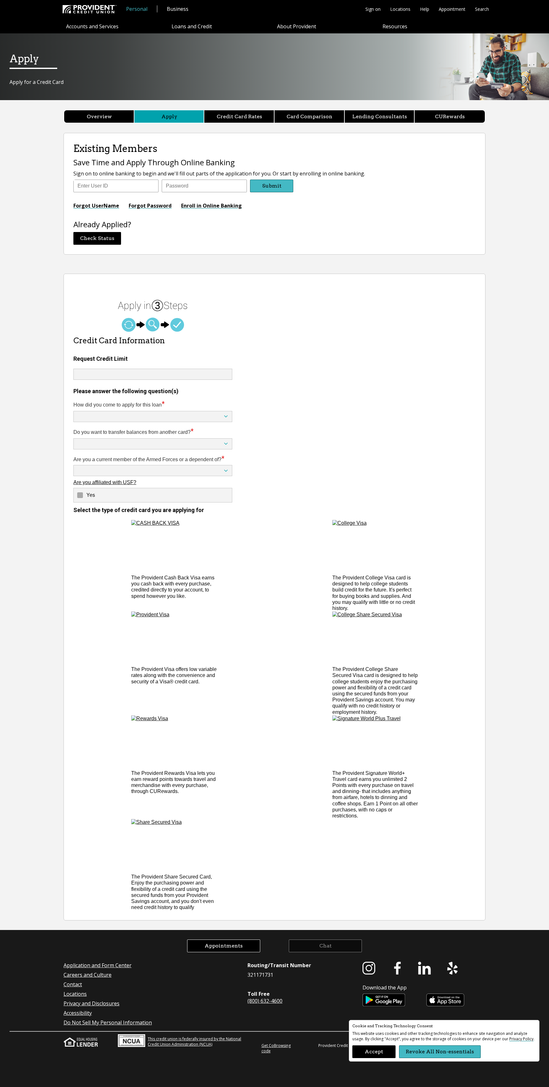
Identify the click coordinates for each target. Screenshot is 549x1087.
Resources (395, 26)
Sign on (373, 9)
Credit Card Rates (239, 116)
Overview (99, 116)
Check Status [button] (97, 238)
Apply (169, 116)
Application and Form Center (98, 965)
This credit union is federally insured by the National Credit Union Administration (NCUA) (194, 1041)
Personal (136, 8)
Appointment (452, 9)
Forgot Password (150, 205)
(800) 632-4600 (264, 1000)
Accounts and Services (92, 26)
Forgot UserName (96, 205)
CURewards (450, 116)
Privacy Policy (521, 1039)
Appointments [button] (224, 946)
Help (424, 9)
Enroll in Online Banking (211, 205)
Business (177, 8)
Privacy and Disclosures (91, 1003)
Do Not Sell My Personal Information (108, 1022)
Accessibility (78, 1012)
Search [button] (482, 9)
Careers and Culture (88, 974)
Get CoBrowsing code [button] (276, 1048)
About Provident (296, 26)
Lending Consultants (379, 116)
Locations (400, 9)
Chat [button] (325, 946)
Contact (73, 984)
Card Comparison (309, 116)
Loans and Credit (192, 26)
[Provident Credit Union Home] (90, 9)
